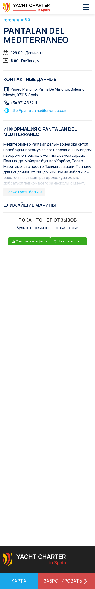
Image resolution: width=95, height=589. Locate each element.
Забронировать (63, 581)
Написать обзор (70, 241)
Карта (19, 581)
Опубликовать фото (31, 241)
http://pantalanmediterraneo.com (39, 110)
